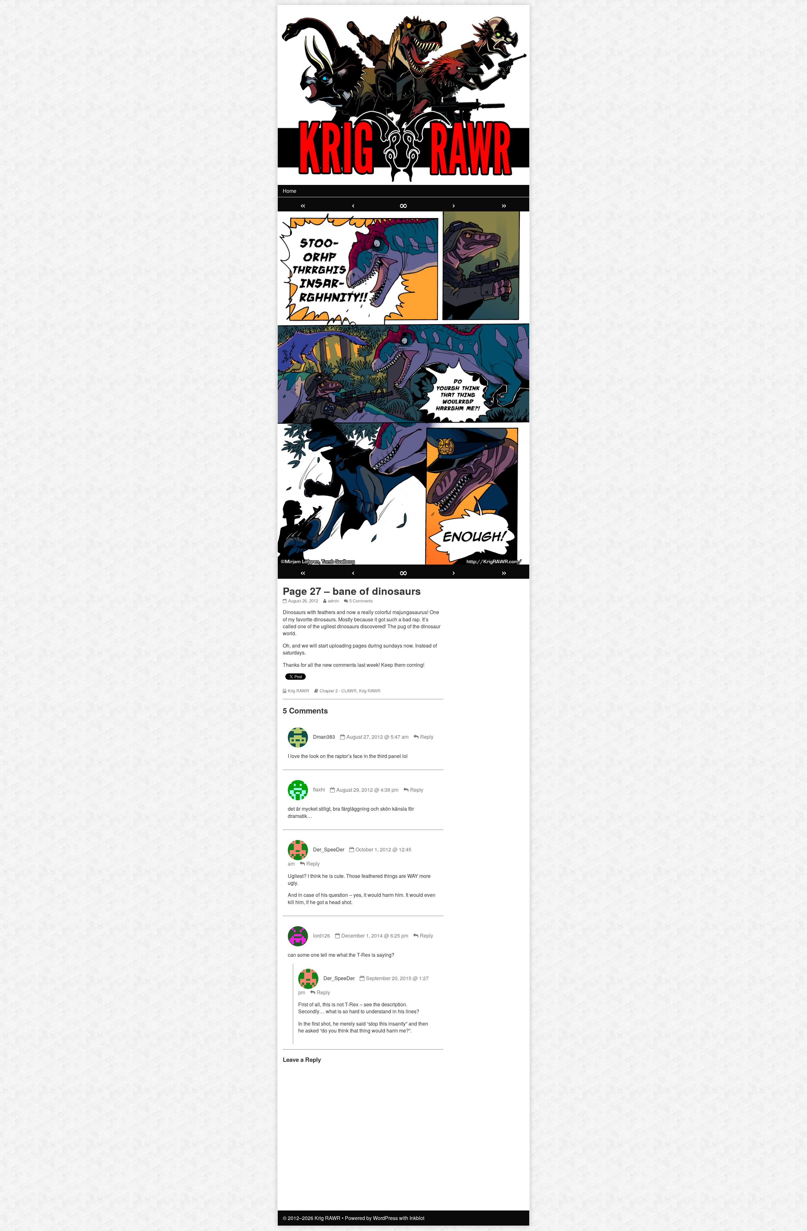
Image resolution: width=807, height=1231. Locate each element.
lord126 (321, 935)
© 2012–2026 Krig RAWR (311, 1218)
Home (289, 190)
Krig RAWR (298, 691)
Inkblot (416, 1218)
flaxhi (319, 789)
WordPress (385, 1218)
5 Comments (361, 601)
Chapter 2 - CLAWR (338, 691)
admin (333, 601)
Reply (426, 736)
